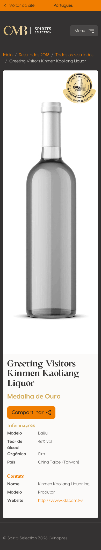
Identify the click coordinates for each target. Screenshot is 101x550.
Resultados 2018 (34, 55)
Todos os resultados (74, 55)
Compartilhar (28, 412)
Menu (80, 31)
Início (8, 55)
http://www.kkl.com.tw (60, 500)
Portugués (63, 5)
